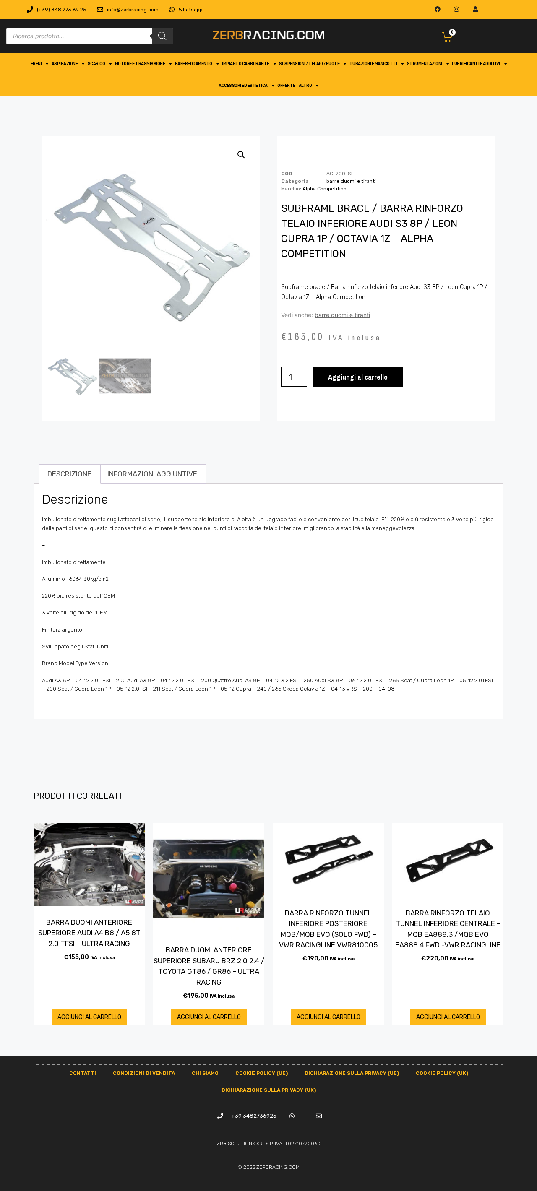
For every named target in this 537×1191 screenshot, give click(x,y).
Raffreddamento (193, 63)
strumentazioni (424, 63)
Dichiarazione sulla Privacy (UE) (352, 1073)
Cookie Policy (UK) (442, 1073)
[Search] (162, 36)
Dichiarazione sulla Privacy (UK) (269, 1090)
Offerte (286, 85)
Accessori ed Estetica (243, 85)
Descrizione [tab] (69, 474)
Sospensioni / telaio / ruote (309, 63)
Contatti (82, 1073)
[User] (475, 9)
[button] (241, 154)
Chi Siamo (205, 1073)
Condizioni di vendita (144, 1073)
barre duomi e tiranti (351, 181)
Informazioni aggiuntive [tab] (152, 474)
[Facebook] (437, 9)
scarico (96, 63)
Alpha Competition (324, 189)
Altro (305, 85)
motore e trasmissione (140, 63)
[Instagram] (456, 9)
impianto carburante (245, 63)
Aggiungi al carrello (358, 377)
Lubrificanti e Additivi (476, 63)
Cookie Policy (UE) (261, 1073)
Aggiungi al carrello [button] (89, 1017)
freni (36, 63)
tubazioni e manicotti (373, 63)
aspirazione (65, 63)
